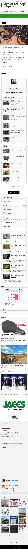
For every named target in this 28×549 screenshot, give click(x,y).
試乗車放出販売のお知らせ (16, 132)
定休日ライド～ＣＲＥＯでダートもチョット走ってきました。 (18, 150)
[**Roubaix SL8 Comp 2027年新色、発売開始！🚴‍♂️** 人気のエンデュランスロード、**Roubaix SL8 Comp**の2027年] (5, 511)
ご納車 (13, 18)
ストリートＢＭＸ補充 (15, 177)
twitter (19, 2)
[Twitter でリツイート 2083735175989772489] (8, 490)
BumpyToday (9, 18)
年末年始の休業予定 (7, 226)
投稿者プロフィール (14, 88)
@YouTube (10, 488)
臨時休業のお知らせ (7, 209)
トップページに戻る (14, 192)
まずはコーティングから (16, 163)
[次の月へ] (22, 289)
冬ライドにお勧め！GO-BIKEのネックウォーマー (17, 157)
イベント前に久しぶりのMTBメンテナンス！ (17, 103)
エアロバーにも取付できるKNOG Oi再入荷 (10, 432)
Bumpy (7, 485)
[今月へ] (19, 289)
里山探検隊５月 (14, 126)
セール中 (22, 130)
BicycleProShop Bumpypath (13, 5)
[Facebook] (14, 542)
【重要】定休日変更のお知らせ (9, 222)
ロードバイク (20, 108)
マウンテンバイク (18, 18)
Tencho (14, 86)
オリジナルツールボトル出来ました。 (9, 392)
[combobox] (14, 201)
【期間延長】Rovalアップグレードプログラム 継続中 (12, 443)
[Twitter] (11, 542)
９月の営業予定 (6, 218)
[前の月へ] (16, 289)
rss (17, 2)
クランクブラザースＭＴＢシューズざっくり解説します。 (18, 256)
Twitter (13, 92)
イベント (12, 116)
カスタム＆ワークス (19, 101)
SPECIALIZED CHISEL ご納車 (8, 187)
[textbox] (14, 201)
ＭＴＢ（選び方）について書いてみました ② (18, 266)
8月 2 (17, 485)
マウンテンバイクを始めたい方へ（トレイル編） (18, 246)
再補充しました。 (14, 171)
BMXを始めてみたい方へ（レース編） (18, 236)
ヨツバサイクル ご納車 (19, 186)
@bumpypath (12, 485)
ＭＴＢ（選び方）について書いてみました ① (18, 276)
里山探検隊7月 (14, 119)
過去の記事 (24, 205)
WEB (8, 92)
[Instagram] (16, 542)
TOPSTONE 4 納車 (15, 109)
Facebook (18, 92)
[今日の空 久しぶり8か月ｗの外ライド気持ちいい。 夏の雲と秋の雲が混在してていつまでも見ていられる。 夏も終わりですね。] (22, 511)
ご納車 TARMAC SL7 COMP (17, 139)
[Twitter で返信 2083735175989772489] (6, 490)
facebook (21, 2)
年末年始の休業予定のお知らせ (9, 213)
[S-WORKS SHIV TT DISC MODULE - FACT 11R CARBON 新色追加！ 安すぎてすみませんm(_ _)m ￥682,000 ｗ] (22, 502)
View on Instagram (14, 535)
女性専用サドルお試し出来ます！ (8, 338)
